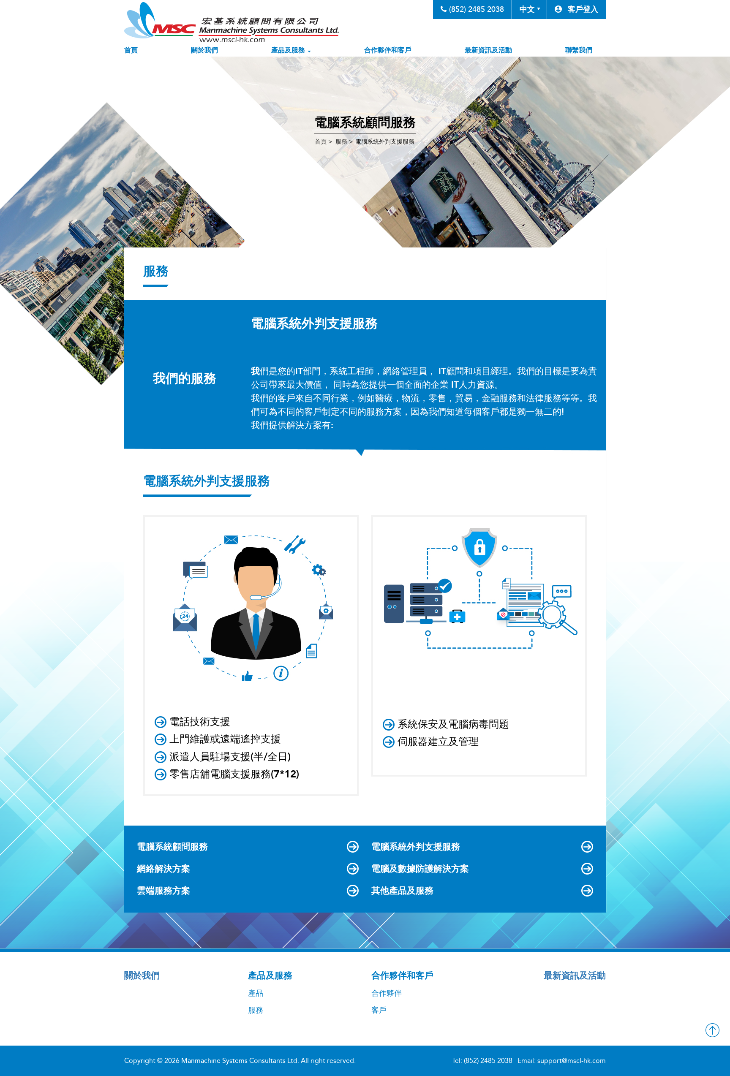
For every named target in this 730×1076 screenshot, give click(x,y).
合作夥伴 (386, 993)
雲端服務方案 (163, 891)
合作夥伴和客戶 (387, 50)
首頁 (131, 50)
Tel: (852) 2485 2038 (482, 1061)
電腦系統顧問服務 (172, 847)
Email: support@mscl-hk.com (562, 1061)
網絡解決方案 (163, 869)
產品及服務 (289, 50)
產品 (255, 993)
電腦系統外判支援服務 (415, 847)
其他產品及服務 (402, 891)
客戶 (379, 1010)
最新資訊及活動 (488, 50)
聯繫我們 (578, 50)
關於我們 (204, 50)
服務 (255, 1010)
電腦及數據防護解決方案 (420, 869)
